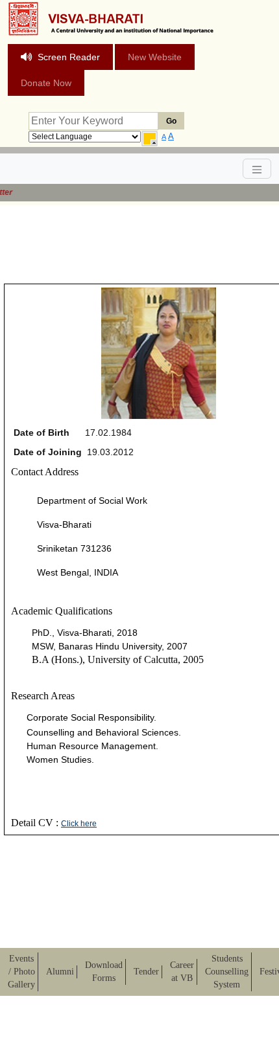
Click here (79, 823)
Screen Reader (69, 57)
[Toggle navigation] (257, 169)
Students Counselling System (227, 971)
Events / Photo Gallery (21, 971)
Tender (146, 971)
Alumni (60, 971)
